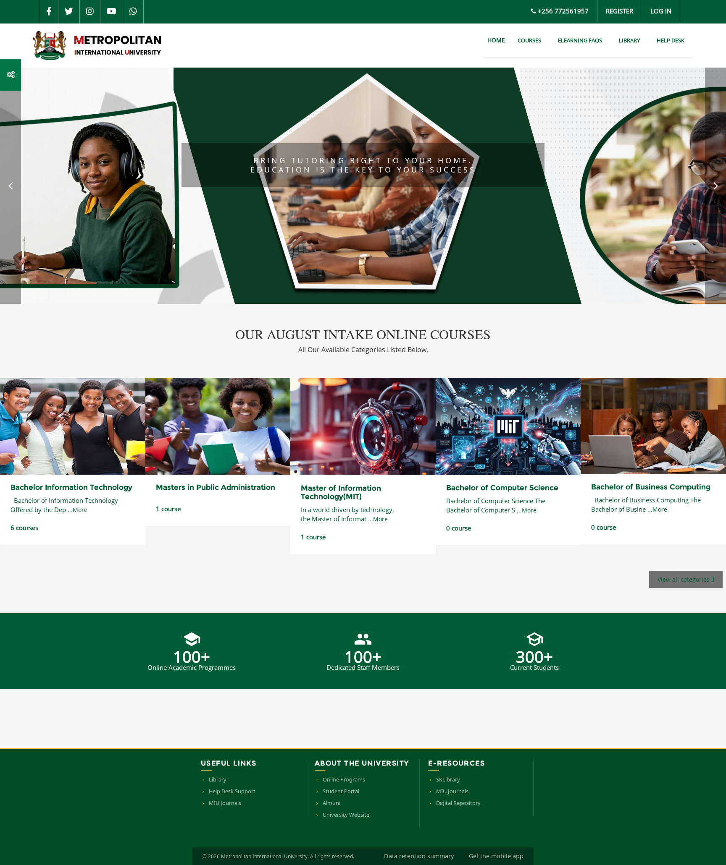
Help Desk (670, 40)
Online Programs (344, 779)
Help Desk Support (232, 791)
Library (629, 40)
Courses (529, 40)
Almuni (331, 803)
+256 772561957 (563, 11)
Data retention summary (419, 856)
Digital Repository (458, 803)
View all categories (684, 579)
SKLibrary (448, 779)
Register (619, 11)
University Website (346, 814)
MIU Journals (225, 803)
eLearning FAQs (580, 40)
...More (77, 510)
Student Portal (341, 791)
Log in (660, 11)
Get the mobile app (496, 856)
